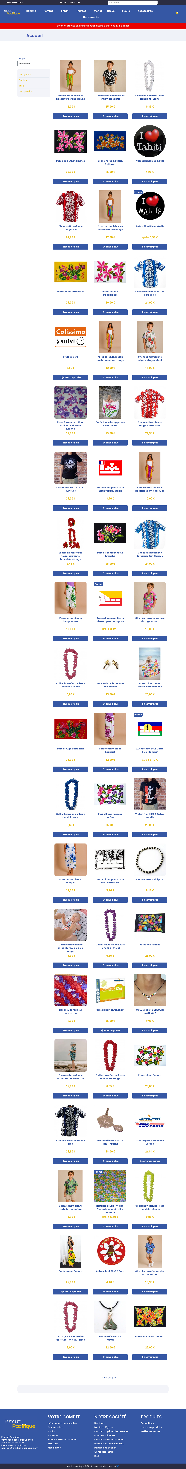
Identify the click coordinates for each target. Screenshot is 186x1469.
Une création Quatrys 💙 (106, 1466)
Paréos (81, 11)
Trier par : (21, 58)
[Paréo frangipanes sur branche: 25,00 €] (110, 542)
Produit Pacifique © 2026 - (80, 1466)
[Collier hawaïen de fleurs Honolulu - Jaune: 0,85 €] (149, 1195)
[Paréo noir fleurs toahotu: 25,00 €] (149, 1325)
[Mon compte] (167, 14)
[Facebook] (25, 2)
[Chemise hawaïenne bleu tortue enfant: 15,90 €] (149, 1260)
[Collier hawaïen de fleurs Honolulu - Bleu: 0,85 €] (70, 803)
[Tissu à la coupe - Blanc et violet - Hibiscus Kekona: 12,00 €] (70, 411)
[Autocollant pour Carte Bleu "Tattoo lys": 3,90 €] (110, 868)
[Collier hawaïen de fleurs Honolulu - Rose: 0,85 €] (70, 672)
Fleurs (126, 11)
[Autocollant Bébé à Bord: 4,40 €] (110, 1260)
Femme (48, 11)
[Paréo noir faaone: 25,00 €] (149, 933)
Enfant (65, 11)
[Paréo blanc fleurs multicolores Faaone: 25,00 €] (149, 672)
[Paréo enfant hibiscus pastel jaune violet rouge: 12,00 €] (149, 476)
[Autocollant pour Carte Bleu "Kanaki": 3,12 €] (149, 737)
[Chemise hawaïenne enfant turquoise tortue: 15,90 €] (70, 1064)
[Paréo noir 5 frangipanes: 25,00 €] (70, 150)
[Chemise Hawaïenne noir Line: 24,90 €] (70, 1129)
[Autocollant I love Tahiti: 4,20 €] (149, 150)
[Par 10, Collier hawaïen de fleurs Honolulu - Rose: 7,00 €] (70, 1325)
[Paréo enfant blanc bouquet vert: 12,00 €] (70, 607)
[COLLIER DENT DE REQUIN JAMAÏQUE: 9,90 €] (149, 999)
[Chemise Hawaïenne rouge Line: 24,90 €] (70, 215)
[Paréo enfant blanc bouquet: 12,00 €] (110, 737)
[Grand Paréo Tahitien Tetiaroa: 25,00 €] (110, 150)
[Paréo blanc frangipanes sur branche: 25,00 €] (110, 411)
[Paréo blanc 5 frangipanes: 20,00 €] (110, 280)
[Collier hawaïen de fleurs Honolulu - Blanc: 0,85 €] (149, 84)
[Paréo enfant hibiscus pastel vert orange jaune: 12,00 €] (70, 84)
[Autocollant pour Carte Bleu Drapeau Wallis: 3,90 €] (110, 476)
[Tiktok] (38, 2)
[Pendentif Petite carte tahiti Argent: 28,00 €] (110, 1129)
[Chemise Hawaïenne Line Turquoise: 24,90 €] (149, 280)
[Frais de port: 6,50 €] (70, 346)
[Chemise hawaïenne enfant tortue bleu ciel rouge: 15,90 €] (70, 933)
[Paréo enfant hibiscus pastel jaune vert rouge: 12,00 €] (110, 346)
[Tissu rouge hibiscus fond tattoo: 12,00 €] (70, 999)
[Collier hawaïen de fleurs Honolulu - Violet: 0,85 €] (110, 933)
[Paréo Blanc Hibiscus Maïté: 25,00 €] (110, 803)
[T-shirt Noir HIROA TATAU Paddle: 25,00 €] (149, 803)
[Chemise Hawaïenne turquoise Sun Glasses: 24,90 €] (149, 542)
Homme (31, 11)
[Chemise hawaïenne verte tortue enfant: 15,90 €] (70, 1195)
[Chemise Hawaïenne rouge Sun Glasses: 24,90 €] (149, 411)
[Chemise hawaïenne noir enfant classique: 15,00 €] (110, 84)
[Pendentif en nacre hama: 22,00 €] (110, 1325)
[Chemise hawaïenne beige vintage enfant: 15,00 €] (149, 346)
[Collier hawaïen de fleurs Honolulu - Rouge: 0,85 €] (110, 1064)
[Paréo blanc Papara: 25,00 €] (149, 1064)
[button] (176, 14)
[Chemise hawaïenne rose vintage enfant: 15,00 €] (149, 607)
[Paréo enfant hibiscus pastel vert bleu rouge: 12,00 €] (110, 215)
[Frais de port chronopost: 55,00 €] (110, 999)
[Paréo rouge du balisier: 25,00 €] (70, 737)
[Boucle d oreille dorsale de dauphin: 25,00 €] (110, 672)
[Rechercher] (155, 3)
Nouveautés (91, 17)
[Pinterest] (29, 2)
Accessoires (145, 11)
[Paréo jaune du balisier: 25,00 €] (70, 280)
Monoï (98, 11)
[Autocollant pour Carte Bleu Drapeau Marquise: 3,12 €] (110, 607)
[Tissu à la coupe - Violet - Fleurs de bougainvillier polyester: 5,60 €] (110, 1195)
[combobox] (129, 3)
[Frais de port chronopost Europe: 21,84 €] (149, 1129)
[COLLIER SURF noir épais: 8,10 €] (149, 868)
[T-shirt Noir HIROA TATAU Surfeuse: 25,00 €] (70, 476)
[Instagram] (33, 2)
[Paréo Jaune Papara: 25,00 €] (70, 1260)
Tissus (111, 11)
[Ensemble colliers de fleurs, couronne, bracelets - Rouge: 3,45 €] (70, 542)
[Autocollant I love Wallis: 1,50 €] (149, 215)
